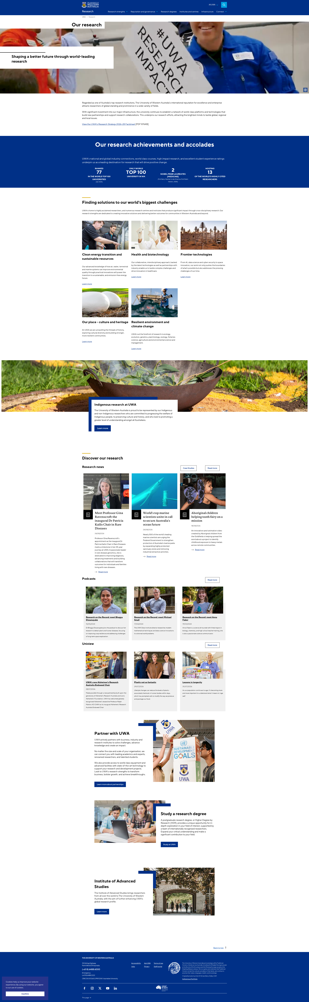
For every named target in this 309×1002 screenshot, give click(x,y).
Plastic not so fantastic (145, 682)
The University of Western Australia (98, 958)
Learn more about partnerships (110, 784)
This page (85, 998)
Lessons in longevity (192, 682)
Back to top (218, 948)
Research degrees (169, 11)
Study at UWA (169, 844)
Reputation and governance (143, 11)
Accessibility (136, 963)
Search (224, 5)
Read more (103, 572)
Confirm (25, 994)
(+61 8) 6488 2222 (88, 975)
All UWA (212, 4)
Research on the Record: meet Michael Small (153, 618)
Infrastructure (207, 11)
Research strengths (116, 11)
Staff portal (158, 966)
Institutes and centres (189, 11)
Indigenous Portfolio (189, 979)
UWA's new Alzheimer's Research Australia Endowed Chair (102, 683)
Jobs (133, 966)
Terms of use (158, 963)
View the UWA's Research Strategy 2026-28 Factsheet (108, 124)
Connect (220, 11)
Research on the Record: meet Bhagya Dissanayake (104, 618)
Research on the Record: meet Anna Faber (200, 618)
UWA (84, 17)
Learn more (87, 284)
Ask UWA (147, 963)
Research (92, 17)
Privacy (146, 966)
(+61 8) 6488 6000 (91, 969)
